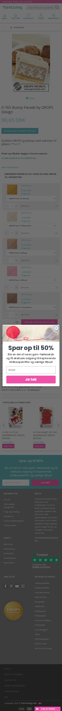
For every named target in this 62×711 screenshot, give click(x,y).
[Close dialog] (56, 328)
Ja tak (31, 379)
